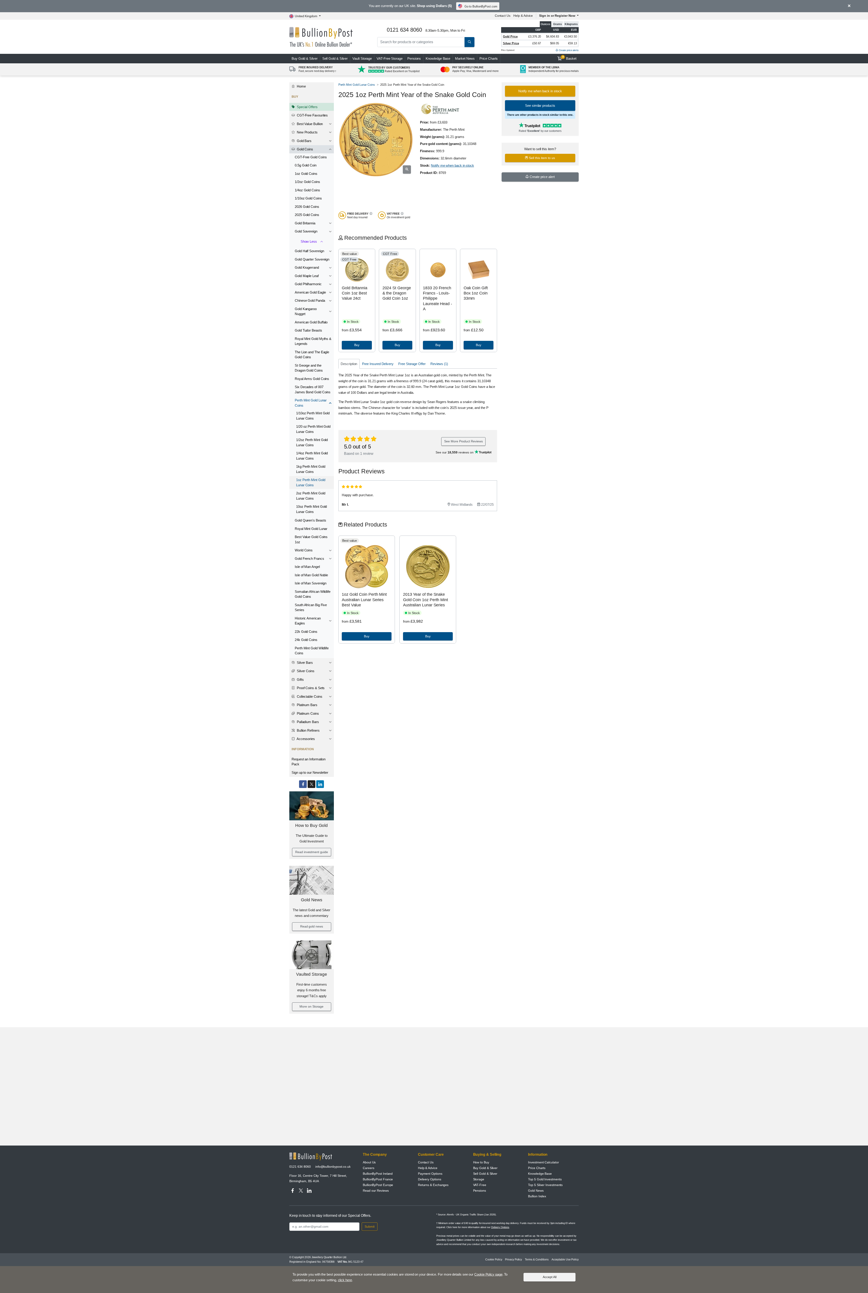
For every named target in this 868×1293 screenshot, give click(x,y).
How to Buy (481, 1162)
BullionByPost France (378, 1179)
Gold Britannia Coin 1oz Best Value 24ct (354, 293)
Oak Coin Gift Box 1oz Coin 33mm (476, 293)
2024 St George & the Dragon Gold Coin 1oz (396, 293)
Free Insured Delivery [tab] (378, 364)
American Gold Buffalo (311, 322)
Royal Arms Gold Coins (312, 379)
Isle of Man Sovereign (310, 583)
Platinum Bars (306, 705)
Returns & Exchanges (433, 1185)
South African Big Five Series (311, 607)
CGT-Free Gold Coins (311, 157)
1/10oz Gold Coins (308, 198)
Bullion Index (537, 1196)
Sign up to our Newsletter (310, 772)
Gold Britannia (305, 223)
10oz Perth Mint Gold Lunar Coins (311, 509)
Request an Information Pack (309, 761)
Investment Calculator (543, 1162)
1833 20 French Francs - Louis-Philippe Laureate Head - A (437, 298)
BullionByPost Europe (378, 1185)
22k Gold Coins (306, 631)
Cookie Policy (493, 1259)
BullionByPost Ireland (378, 1173)
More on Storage (311, 1006)
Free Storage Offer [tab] (412, 364)
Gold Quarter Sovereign (312, 259)
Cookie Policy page (488, 1274)
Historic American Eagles (308, 620)
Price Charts (488, 58)
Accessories (305, 739)
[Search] (469, 42)
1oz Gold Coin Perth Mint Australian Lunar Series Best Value (364, 599)
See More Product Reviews (463, 441)
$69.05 (554, 43)
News (465, 58)
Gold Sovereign (306, 231)
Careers (368, 1168)
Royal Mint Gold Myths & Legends (313, 341)
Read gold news (311, 926)
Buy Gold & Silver (485, 1168)
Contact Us (502, 15)
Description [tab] (349, 364)
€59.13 (572, 43)
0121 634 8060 (300, 1166)
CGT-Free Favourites (312, 115)
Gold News (311, 899)
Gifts (300, 679)
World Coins (304, 550)
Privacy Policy (513, 1259)
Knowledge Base (438, 58)
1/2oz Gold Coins (307, 182)
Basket (569, 57)
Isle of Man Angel (307, 567)
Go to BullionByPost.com (481, 6)
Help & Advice (523, 15)
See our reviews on (455, 452)
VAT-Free (390, 58)
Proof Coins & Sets (310, 688)
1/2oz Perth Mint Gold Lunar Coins (312, 442)
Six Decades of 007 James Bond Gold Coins (312, 389)
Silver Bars (304, 662)
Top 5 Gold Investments (544, 1179)
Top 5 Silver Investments (545, 1185)
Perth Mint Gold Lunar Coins (311, 402)
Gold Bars (303, 141)
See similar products (540, 105)
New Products (307, 132)
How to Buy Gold (311, 825)
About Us (369, 1162)
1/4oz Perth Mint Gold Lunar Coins (312, 455)
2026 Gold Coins (307, 207)
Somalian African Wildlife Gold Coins (312, 594)
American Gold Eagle (310, 292)
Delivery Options (429, 1179)
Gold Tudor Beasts (308, 330)
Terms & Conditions (537, 1259)
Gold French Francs (309, 558)
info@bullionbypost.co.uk (333, 1166)
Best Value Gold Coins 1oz (311, 539)
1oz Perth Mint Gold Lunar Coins (310, 482)
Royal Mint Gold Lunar (311, 529)
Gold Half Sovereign (309, 251)
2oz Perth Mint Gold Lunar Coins (310, 495)
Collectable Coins (309, 696)
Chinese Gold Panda (310, 300)
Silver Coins (305, 671)
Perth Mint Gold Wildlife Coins (312, 650)
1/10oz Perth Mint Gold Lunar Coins (313, 415)
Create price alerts (568, 50)
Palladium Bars (307, 722)
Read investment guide (311, 852)
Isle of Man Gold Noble (311, 575)
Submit (370, 1226)
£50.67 (536, 43)
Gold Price (510, 36)
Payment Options (430, 1173)
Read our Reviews (376, 1190)
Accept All (550, 1277)
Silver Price (511, 43)
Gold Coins (304, 149)
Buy (305, 58)
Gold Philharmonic (308, 284)
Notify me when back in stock (452, 165)
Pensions (414, 58)
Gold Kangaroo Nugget (306, 311)
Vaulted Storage (311, 974)
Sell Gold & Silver (485, 1173)
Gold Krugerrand (307, 267)
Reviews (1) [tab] (439, 364)
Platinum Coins (307, 713)
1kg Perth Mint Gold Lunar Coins (310, 469)
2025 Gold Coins (307, 215)
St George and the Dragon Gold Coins (309, 367)
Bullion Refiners (308, 730)
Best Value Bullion (309, 124)
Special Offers (307, 107)
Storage (478, 1179)
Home (301, 86)
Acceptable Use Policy (565, 1259)
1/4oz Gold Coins (307, 190)
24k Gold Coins (306, 640)
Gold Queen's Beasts (310, 520)
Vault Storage (362, 58)
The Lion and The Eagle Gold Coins (312, 354)
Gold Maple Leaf (307, 276)
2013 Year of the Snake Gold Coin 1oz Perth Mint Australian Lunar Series (425, 599)
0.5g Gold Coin (305, 165)
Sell (335, 58)
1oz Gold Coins (306, 174)
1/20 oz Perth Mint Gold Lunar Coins (313, 429)
